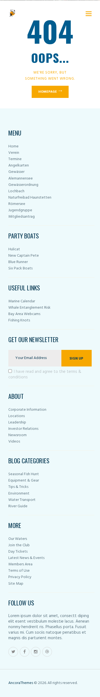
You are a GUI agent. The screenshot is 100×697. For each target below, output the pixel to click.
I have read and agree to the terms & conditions (44, 374)
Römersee (16, 204)
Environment (18, 493)
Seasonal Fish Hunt (23, 474)
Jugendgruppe (20, 210)
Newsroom (17, 435)
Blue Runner (18, 262)
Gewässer (16, 172)
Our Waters (17, 539)
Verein (13, 153)
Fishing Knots (19, 320)
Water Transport (22, 500)
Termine (15, 159)
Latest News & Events (26, 558)
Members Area (20, 564)
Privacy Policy (19, 577)
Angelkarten (18, 165)
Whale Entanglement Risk (29, 308)
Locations (16, 416)
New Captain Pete (23, 256)
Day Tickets (18, 551)
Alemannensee (20, 178)
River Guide (18, 506)
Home (13, 146)
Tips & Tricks (18, 487)
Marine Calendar (21, 301)
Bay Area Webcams (24, 314)
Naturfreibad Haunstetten (29, 197)
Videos (14, 441)
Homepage (47, 92)
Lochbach (16, 191)
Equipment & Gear (23, 480)
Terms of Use (19, 571)
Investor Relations (23, 429)
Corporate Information (27, 410)
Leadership (17, 422)
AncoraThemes (20, 683)
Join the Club (19, 545)
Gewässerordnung (23, 185)
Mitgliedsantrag (21, 217)
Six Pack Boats (20, 268)
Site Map (15, 584)
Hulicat (14, 249)
